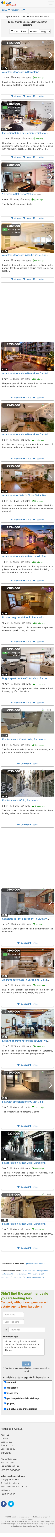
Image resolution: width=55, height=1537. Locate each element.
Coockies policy (8, 1449)
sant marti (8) (19, 1277)
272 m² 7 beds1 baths (23, 1046)
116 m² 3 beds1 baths (23, 260)
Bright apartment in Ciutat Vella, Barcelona (27, 678)
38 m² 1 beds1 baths (22, 501)
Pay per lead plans (9, 1459)
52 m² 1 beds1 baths (22, 199)
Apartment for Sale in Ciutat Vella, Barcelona (28, 495)
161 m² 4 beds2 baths (23, 924)
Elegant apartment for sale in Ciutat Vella (26, 1040)
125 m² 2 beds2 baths (23, 985)
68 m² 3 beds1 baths (23, 806)
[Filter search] (14, 31)
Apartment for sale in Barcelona (20, 72)
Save (28, 96)
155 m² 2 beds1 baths (23, 623)
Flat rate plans (7, 1462)
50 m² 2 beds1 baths (23, 745)
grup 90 (10, 1403)
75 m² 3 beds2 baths (23, 1107)
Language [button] (5, 1490)
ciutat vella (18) (29, 1271)
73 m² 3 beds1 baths (23, 1229)
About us (5, 1435)
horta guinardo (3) (44, 1271)
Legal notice (6, 1442)
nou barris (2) (6, 1277)
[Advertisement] (27, 311)
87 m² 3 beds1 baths (23, 379)
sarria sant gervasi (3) (35, 1277)
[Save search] (33, 31)
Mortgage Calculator (10, 1479)
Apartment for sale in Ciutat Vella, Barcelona (28, 255)
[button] (9, 10)
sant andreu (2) (7, 1274)
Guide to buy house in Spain (14, 1486)
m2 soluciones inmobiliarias (21, 1408)
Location (40, 96)
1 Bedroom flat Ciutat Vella (17, 194)
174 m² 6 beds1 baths (23, 77)
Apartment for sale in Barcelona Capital (25, 373)
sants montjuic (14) (23, 1274)
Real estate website (10, 1466)
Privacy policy (7, 1445)
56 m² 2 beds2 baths (23, 440)
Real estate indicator (10, 1483)
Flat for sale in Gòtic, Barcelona (20, 800)
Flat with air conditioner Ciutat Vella (23, 1101)
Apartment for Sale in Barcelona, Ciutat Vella (28, 979)
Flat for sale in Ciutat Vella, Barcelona (24, 739)
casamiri (11, 1382)
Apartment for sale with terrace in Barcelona (28, 556)
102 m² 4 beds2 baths (24, 684)
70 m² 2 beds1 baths (23, 1168)
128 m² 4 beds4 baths (23, 138)
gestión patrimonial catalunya (22, 1398)
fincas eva (12, 1393)
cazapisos (12, 1387)
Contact (4, 1438)
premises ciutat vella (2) (35, 1264)
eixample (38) (38, 1274)
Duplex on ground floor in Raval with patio (26, 617)
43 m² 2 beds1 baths (23, 562)
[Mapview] (24, 31)
